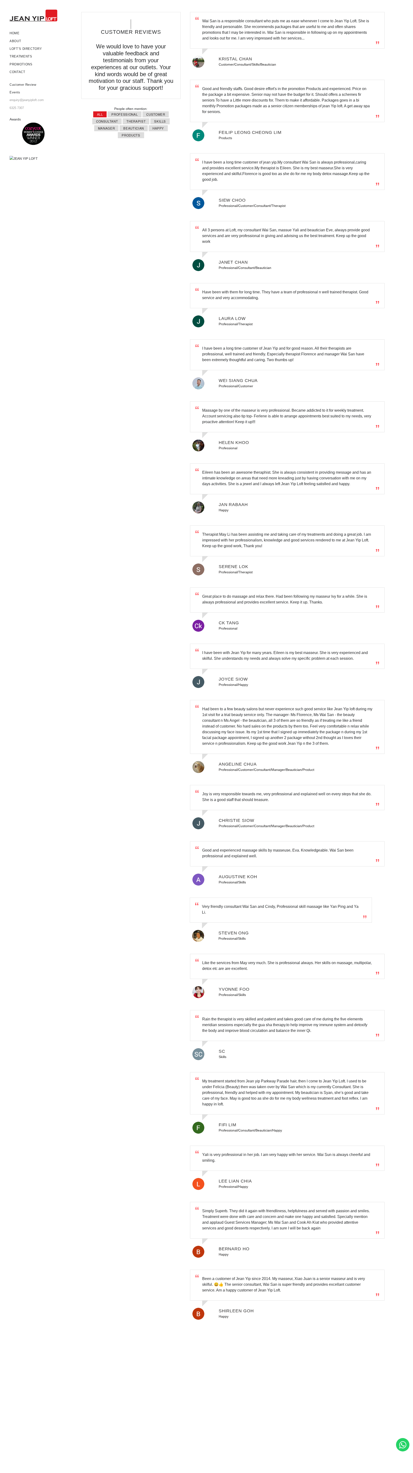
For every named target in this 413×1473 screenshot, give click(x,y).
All (100, 114)
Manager (106, 128)
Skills (160, 121)
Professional (124, 114)
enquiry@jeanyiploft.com (27, 100)
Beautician (133, 128)
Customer (155, 114)
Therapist (136, 121)
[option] (33, 133)
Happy (158, 128)
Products (131, 135)
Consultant (107, 121)
